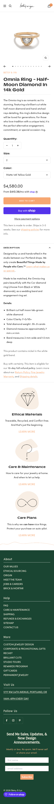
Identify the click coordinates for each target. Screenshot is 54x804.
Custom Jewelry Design (18, 644)
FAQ (5, 605)
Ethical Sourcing (14, 571)
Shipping (9, 614)
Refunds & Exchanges (17, 618)
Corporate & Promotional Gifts (24, 648)
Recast (8, 653)
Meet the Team (12, 579)
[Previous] (4, 66)
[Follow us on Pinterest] (19, 720)
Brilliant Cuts (12, 657)
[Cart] (49, 6)
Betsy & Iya (10, 72)
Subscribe (27, 776)
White (37, 287)
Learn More (27, 431)
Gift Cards (10, 670)
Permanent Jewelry (16, 675)
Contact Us (10, 627)
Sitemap (8, 623)
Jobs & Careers (13, 584)
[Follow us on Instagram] (13, 720)
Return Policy (22, 372)
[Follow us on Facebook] (6, 720)
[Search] (10, 6)
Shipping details (28, 376)
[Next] (49, 66)
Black (27, 287)
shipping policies (30, 229)
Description (11, 247)
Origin (7, 575)
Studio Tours (12, 662)
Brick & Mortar (13, 588)
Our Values (10, 566)
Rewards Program (15, 666)
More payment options (27, 218)
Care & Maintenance (16, 609)
